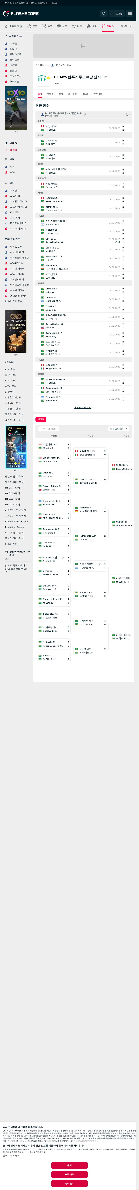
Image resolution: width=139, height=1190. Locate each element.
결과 (61, 93)
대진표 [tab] (41, 419)
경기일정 (72, 93)
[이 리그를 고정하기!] (105, 77)
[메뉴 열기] (129, 13)
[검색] (104, 13)
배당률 (50, 93)
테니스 (43, 65)
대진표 (85, 93)
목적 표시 (69, 1183)
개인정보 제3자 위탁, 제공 (87, 1141)
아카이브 (97, 93)
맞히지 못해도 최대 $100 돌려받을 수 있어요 (16, 569)
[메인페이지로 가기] (28, 13)
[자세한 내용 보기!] (83, 128)
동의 (69, 1165)
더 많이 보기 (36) (13, 301)
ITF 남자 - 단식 (63, 65)
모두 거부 (69, 1174)
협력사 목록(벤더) (11, 1155)
